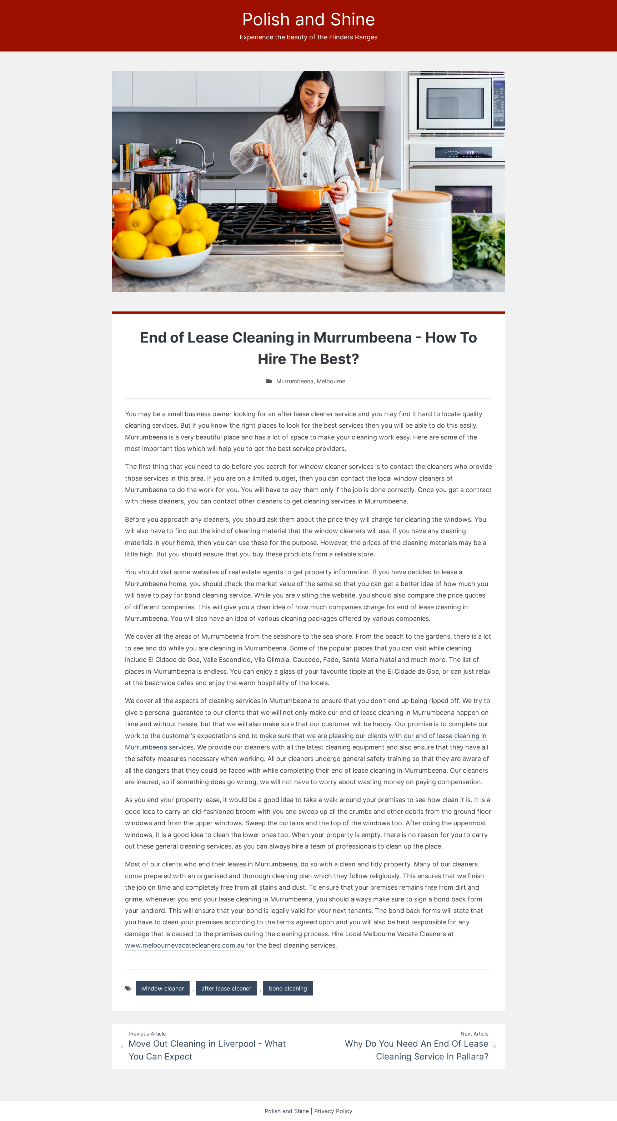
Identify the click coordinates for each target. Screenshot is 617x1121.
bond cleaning (288, 988)
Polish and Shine (308, 19)
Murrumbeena (294, 381)
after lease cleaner (226, 988)
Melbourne (331, 381)
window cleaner (162, 988)
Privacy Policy (333, 1111)
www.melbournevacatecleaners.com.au (184, 945)
